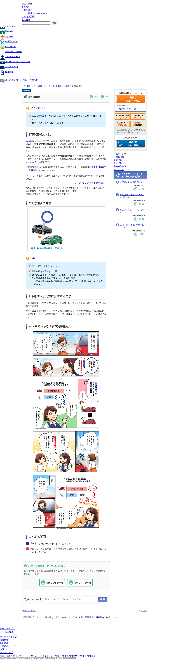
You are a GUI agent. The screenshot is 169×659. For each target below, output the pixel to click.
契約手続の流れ (124, 105)
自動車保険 (10, 26)
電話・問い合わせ (13, 51)
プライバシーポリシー (28, 656)
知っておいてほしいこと (128, 109)
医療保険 (9, 31)
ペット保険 (10, 46)
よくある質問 (28, 16)
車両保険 (30, 141)
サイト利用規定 (69, 656)
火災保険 (9, 36)
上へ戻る (144, 611)
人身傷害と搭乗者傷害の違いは (131, 182)
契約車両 (42, 116)
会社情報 (26, 7)
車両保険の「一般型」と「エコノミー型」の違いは (132, 196)
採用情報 (4, 643)
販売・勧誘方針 (7, 656)
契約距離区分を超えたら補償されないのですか (132, 226)
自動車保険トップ (44, 86)
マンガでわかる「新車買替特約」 (90, 183)
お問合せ (26, 20)
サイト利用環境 (87, 656)
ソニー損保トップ (28, 86)
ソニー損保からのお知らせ (34, 13)
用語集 (67, 86)
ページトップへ (7, 628)
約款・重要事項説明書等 (90, 617)
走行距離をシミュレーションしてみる (132, 211)
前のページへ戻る (29, 611)
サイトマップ (6, 652)
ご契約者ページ (29, 10)
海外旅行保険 (11, 41)
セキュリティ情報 (50, 656)
